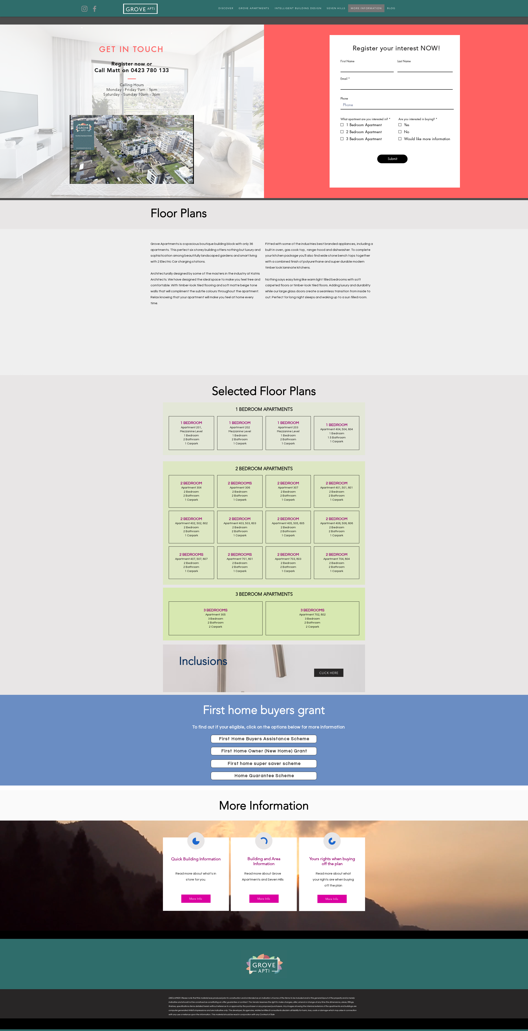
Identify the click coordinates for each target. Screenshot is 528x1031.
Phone (344, 98)
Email (344, 78)
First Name (347, 61)
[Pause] (75, 178)
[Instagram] (84, 9)
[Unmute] (82, 178)
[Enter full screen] (188, 178)
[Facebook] (95, 9)
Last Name (404, 61)
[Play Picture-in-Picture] (181, 178)
